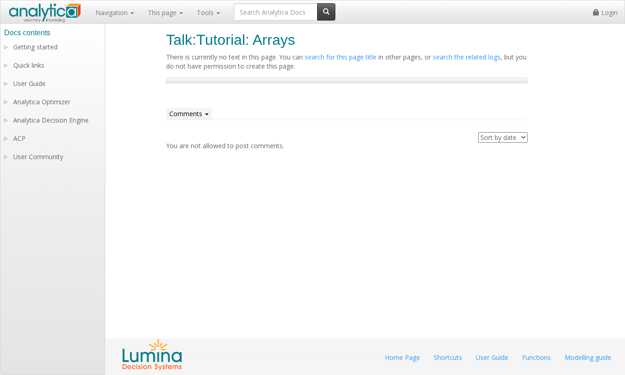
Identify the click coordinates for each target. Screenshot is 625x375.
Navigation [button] (112, 12)
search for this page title (341, 57)
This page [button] (163, 12)
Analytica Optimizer (41, 101)
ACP (19, 138)
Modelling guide (588, 357)
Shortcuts (448, 357)
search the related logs (467, 57)
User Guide (29, 83)
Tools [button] (206, 12)
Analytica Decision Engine (51, 120)
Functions (536, 357)
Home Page (402, 357)
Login (608, 12)
